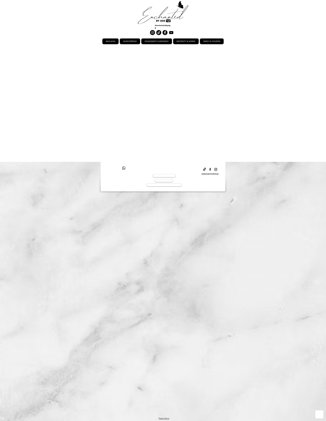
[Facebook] (164, 32)
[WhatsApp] (123, 168)
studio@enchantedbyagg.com (125, 176)
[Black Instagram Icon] (216, 169)
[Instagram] (152, 32)
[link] (125, 88)
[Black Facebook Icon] (210, 169)
